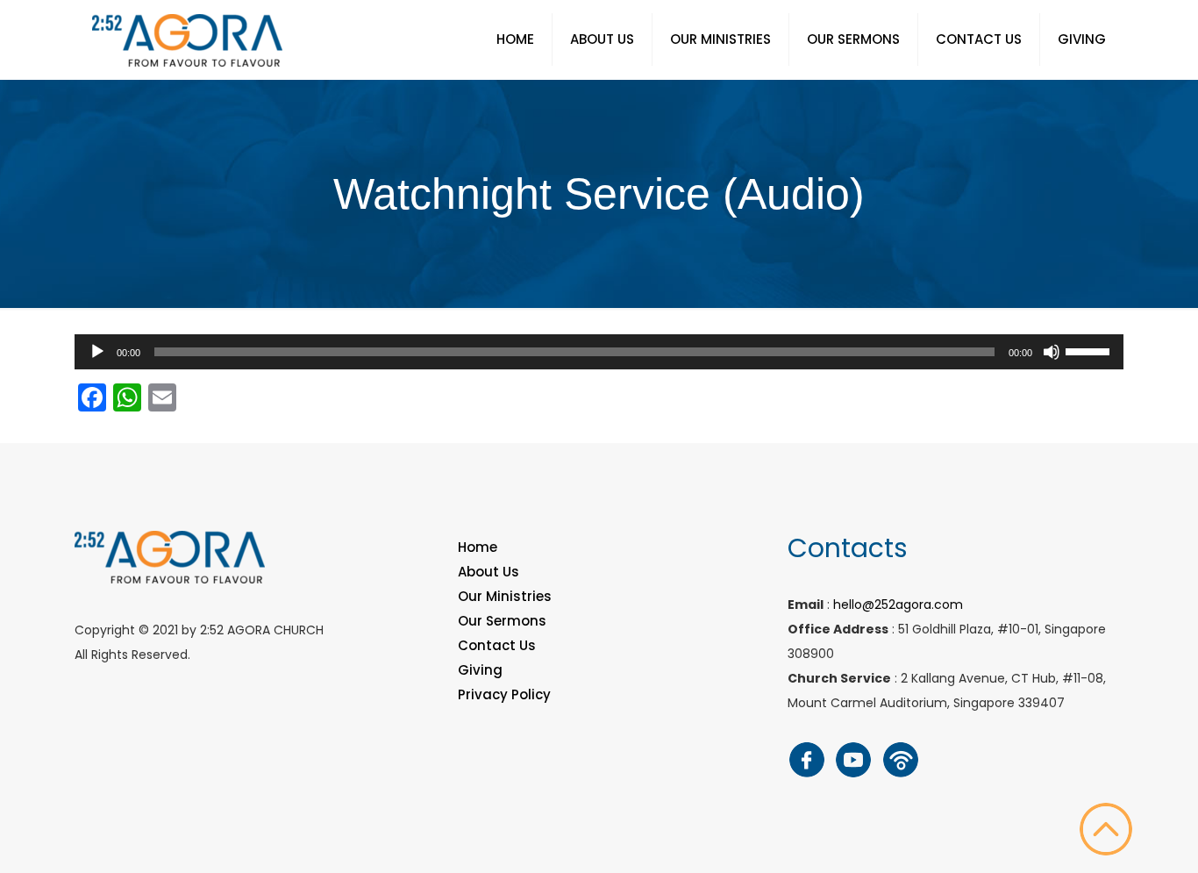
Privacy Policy (504, 694)
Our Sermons (502, 621)
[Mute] (1051, 352)
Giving (480, 670)
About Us (488, 571)
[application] (599, 351)
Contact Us (497, 645)
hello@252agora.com (898, 604)
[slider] (1090, 350)
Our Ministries (505, 596)
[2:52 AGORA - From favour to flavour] (187, 39)
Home (477, 547)
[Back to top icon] (1106, 829)
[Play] (97, 352)
